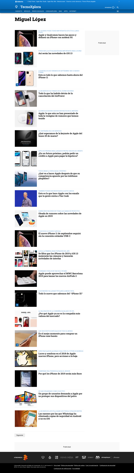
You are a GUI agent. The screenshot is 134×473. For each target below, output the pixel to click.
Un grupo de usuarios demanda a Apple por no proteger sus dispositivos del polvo (60, 394)
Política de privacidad (67, 465)
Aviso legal (57, 465)
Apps (65, 11)
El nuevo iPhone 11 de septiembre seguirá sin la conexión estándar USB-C (59, 234)
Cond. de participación (92, 465)
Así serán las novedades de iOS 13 (55, 53)
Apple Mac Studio (41, 1)
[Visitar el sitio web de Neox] (57, 457)
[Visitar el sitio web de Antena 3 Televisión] (43, 457)
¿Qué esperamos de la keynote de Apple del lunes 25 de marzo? (60, 134)
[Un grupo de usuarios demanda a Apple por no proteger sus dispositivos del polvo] (26, 398)
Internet (72, 11)
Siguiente (19, 435)
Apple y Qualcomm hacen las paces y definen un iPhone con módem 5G (57, 36)
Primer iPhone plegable (88, 1)
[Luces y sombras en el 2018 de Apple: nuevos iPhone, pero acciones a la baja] (26, 358)
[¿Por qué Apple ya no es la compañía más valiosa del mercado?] (26, 318)
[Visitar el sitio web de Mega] (70, 457)
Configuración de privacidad (107, 465)
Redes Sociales (38, 11)
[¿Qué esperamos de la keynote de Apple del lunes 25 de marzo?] (26, 138)
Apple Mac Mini (51, 1)
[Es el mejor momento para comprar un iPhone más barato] (26, 338)
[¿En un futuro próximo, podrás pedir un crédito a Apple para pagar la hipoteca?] (26, 158)
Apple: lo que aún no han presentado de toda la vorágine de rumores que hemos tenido (58, 116)
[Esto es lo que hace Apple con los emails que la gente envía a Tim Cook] (26, 198)
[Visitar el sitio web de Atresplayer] (107, 457)
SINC (60, 11)
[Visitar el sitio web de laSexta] (50, 457)
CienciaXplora (51, 11)
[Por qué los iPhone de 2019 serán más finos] (26, 378)
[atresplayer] (109, 7)
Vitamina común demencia (73, 1)
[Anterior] (27, 1)
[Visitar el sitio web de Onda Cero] (84, 457)
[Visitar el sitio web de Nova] (63, 457)
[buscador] (118, 7)
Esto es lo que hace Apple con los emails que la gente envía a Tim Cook (58, 194)
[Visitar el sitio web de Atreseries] (77, 457)
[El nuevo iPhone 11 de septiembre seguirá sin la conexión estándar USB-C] (26, 238)
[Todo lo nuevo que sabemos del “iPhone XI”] (26, 298)
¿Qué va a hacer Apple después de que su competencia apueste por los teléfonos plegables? (59, 176)
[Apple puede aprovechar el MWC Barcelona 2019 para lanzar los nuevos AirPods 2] (26, 278)
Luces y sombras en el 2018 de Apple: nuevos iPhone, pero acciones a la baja (57, 354)
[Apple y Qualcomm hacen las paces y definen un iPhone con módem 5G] (26, 38)
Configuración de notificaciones (63, 468)
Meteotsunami (61, 1)
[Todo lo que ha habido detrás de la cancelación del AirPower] (26, 98)
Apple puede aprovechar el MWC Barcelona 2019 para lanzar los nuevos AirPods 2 (60, 274)
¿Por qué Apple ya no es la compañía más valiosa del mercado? (59, 314)
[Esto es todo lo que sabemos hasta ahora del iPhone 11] (26, 78)
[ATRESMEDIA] (21, 457)
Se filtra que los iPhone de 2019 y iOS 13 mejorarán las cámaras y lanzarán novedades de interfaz (58, 256)
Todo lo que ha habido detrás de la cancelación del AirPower (55, 94)
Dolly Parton (31, 1)
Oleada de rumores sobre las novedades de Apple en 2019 (59, 214)
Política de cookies (79, 465)
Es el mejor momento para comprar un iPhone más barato (57, 334)
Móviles (27, 11)
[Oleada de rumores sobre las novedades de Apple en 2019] (26, 218)
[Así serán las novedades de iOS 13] (26, 58)
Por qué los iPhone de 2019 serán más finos (60, 373)
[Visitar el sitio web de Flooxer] (116, 457)
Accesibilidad (76, 468)
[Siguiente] (119, 1)
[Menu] (118, 11)
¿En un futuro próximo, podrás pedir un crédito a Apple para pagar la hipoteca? (58, 154)
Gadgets (18, 11)
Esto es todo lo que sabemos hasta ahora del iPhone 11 (60, 76)
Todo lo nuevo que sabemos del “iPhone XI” (60, 293)
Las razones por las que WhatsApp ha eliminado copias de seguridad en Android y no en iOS (59, 416)
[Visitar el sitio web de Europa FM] (91, 457)
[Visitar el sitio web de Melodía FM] (98, 457)
